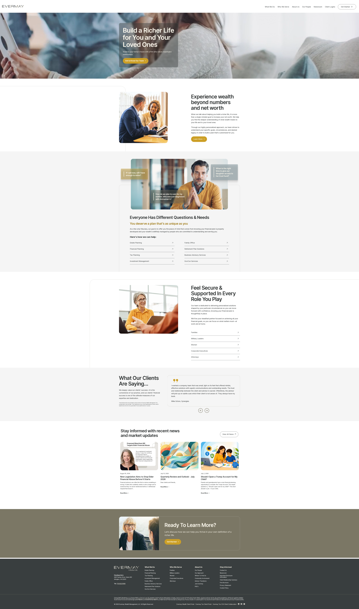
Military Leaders (197, 339)
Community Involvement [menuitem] (202, 578)
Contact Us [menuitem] (223, 570)
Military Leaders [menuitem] (175, 573)
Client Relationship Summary (151, 598)
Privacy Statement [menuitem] (225, 585)
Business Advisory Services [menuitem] (153, 584)
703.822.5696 (121, 583)
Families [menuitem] (172, 570)
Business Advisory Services (195, 255)
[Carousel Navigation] (203, 410)
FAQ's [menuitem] (196, 586)
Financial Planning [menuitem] (150, 573)
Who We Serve (283, 7)
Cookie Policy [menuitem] (224, 588)
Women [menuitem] (172, 575)
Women (194, 345)
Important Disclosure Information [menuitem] (226, 576)
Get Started (345, 7)
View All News (228, 434)
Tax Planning (135, 255)
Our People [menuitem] (198, 570)
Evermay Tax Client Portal (203, 604)
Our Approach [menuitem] (199, 573)
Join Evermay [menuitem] (199, 584)
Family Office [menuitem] (149, 581)
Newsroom (318, 7)
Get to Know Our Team (134, 61)
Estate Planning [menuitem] (149, 570)
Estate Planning (136, 243)
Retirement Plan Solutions (194, 249)
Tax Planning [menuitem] (149, 575)
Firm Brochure (139, 598)
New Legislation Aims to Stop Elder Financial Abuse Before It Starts (137, 477)
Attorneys (195, 357)
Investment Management (139, 261)
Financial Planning (137, 249)
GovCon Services (191, 261)
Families (194, 332)
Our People (306, 7)
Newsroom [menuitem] (223, 573)
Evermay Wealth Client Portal (185, 604)
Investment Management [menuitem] (152, 578)
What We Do (270, 7)
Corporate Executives (199, 351)
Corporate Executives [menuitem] (176, 578)
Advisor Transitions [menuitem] (201, 581)
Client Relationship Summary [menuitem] (228, 580)
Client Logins (330, 7)
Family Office (189, 243)
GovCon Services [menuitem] (150, 589)
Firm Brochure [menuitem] (224, 582)
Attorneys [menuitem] (173, 581)
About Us (295, 7)
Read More (123, 493)
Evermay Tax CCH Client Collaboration (225, 604)
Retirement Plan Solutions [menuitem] (152, 586)
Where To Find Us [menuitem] (200, 575)
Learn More (198, 139)
